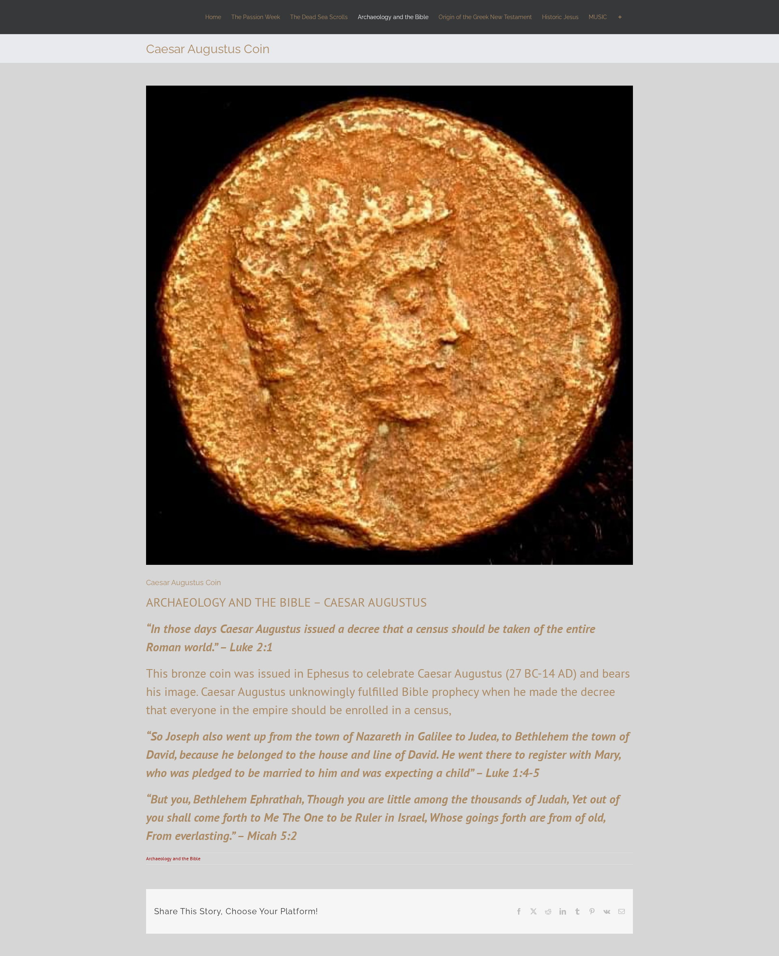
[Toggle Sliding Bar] (620, 17)
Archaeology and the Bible (173, 858)
